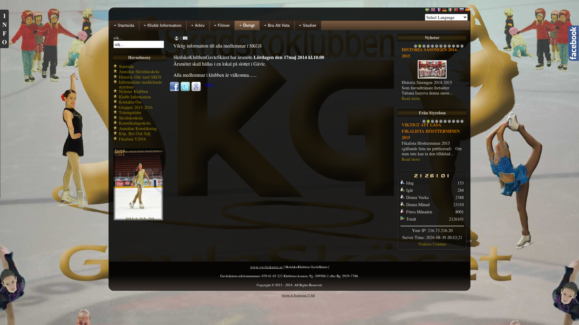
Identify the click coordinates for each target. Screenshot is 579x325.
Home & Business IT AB (298, 295)
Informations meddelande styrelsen (140, 84)
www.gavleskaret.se (266, 267)
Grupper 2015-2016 (136, 107)
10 (453, 47)
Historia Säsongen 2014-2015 (430, 52)
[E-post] (185, 37)
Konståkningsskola (134, 123)
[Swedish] (427, 11)
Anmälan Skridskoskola (139, 71)
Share (209, 84)
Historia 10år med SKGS (140, 77)
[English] (433, 11)
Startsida (126, 66)
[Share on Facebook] (174, 90)
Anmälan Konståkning (138, 128)
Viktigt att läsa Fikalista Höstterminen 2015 (431, 131)
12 (462, 47)
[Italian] (450, 11)
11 (458, 47)
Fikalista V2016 (132, 139)
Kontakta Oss (130, 102)
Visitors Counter (432, 244)
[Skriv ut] (176, 37)
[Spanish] (467, 11)
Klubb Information (135, 97)
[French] (438, 11)
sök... (118, 38)
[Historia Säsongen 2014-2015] (432, 78)
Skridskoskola (131, 118)
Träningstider (130, 112)
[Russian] (461, 11)
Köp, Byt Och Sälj (134, 133)
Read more (411, 98)
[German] (444, 11)
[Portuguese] (456, 11)
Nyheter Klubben (133, 91)
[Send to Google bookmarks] (196, 90)
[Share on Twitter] (185, 90)
